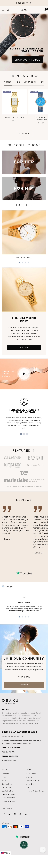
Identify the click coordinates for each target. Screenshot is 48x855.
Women (8, 82)
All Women (24, 134)
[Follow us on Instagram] (15, 814)
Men (18, 82)
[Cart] (44, 10)
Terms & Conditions (35, 791)
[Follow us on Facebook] (4, 814)
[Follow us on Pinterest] (20, 814)
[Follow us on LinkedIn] (26, 814)
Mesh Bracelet (9, 801)
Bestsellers (7, 784)
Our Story (31, 774)
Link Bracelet (8, 798)
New (4, 781)
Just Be (30, 784)
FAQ (28, 787)
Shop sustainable (27, 60)
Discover (24, 347)
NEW (42, 82)
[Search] (8, 10)
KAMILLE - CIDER (14, 117)
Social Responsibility (33, 779)
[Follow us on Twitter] (9, 814)
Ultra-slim (30, 82)
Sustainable (7, 791)
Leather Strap (8, 794)
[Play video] (24, 374)
